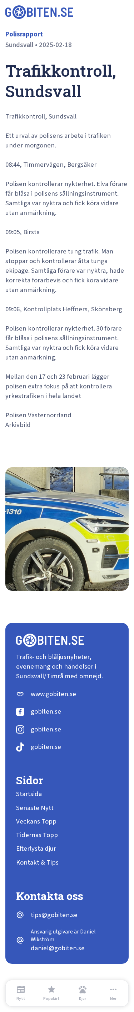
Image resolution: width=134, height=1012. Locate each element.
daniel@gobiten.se (58, 948)
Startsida (29, 794)
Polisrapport (24, 34)
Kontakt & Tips (37, 862)
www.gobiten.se (53, 694)
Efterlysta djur (36, 849)
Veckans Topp (36, 821)
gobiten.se (46, 711)
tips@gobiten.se (54, 915)
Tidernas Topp (37, 835)
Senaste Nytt (35, 808)
